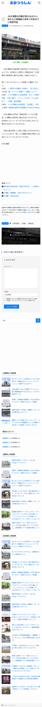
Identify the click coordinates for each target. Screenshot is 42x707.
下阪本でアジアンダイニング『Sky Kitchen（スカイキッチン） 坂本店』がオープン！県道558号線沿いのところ (26, 616)
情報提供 (6, 438)
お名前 (6, 292)
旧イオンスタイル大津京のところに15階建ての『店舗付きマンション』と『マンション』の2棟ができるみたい (25, 381)
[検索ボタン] (39, 3)
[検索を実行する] (38, 320)
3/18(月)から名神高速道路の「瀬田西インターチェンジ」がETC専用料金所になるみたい (26, 637)
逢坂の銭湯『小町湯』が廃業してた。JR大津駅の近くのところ (25, 411)
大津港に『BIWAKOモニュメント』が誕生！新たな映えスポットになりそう (25, 646)
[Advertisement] (21, 347)
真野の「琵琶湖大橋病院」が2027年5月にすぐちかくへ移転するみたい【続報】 (26, 400)
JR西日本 (31, 223)
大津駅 (23, 223)
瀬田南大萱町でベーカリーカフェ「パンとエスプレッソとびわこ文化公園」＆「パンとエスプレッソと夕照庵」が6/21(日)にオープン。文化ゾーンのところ (26, 515)
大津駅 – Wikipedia (11, 196)
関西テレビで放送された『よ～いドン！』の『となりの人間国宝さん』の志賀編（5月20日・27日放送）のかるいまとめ (26, 422)
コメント (7, 266)
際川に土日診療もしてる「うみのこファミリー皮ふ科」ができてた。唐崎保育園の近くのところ (25, 627)
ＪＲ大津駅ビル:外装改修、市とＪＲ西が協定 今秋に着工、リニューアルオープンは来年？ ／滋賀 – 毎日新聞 (20, 97)
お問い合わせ (27, 212)
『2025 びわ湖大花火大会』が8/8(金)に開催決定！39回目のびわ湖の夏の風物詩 (26, 677)
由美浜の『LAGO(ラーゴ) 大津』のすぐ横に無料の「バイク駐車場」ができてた (26, 687)
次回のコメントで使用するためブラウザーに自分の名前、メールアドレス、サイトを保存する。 (21, 299)
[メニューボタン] (3, 3)
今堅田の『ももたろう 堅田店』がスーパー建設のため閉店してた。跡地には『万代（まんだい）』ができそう (25, 668)
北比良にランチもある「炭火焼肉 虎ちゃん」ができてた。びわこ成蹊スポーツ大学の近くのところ (26, 493)
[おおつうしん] (21, 3)
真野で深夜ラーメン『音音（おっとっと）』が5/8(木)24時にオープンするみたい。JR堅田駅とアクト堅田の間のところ (25, 525)
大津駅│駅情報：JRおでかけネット (17, 192)
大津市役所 (15, 223)
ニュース (4, 26)
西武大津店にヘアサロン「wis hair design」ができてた (23, 461)
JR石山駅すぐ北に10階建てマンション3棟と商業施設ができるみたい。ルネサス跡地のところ (25, 391)
